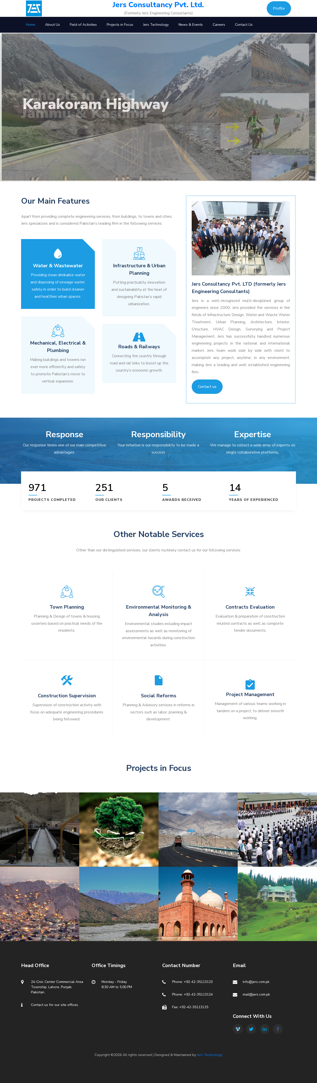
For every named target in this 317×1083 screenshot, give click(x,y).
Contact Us (244, 24)
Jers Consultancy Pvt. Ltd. (158, 5)
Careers (219, 24)
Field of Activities (83, 24)
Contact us (207, 386)
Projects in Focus (120, 24)
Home (30, 24)
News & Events (191, 24)
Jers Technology (156, 24)
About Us (52, 24)
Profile (279, 8)
